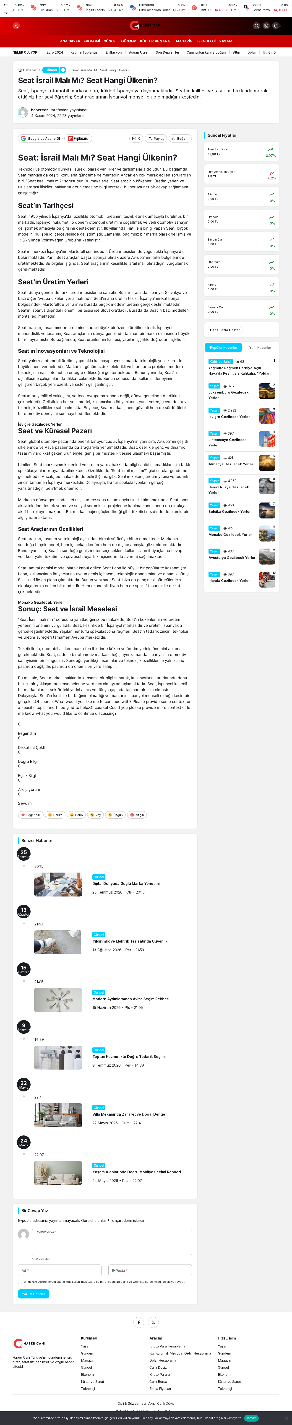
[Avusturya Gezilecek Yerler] (242, 556)
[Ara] (256, 25)
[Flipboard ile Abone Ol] (78, 138)
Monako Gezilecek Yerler (41, 602)
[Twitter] (153, 1322)
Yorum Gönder (33, 1294)
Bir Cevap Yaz (34, 1210)
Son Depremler (167, 52)
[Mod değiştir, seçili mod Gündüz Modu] (16, 25)
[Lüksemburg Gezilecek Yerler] (242, 392)
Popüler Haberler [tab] (223, 348)
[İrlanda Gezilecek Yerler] (242, 579)
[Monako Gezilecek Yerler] (242, 533)
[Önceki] (5, 4)
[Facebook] (138, 1322)
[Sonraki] (5, 12)
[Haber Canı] (146, 25)
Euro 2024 (55, 52)
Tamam (251, 1418)
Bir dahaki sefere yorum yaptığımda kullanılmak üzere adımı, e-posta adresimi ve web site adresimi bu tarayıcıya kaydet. (104, 1281)
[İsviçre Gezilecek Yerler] (242, 415)
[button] (266, 25)
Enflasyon (114, 52)
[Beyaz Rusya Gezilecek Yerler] (242, 487)
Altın (236, 52)
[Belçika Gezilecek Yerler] (242, 510)
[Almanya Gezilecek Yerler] (242, 463)
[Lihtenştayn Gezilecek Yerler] (242, 439)
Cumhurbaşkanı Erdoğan (206, 52)
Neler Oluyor (25, 52)
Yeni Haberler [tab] (260, 348)
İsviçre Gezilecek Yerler (40, 424)
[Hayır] (286, 1418)
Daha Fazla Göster (225, 330)
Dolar (252, 52)
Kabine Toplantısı (84, 52)
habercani (40, 110)
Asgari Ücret (139, 52)
